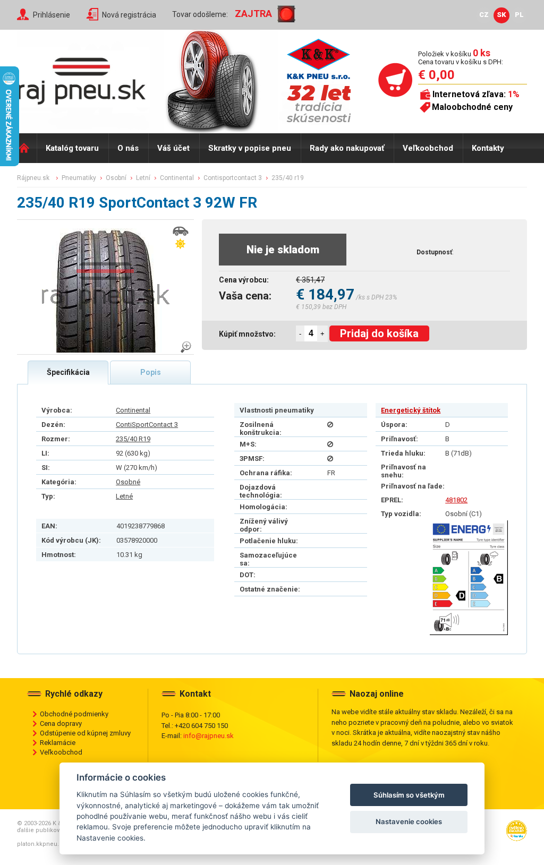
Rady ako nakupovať (347, 148)
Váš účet (173, 148)
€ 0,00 (436, 74)
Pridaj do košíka (379, 333)
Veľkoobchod (428, 148)
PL (519, 15)
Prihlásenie (51, 15)
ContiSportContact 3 (147, 425)
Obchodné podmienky (74, 714)
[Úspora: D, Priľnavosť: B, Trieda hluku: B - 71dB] (469, 577)
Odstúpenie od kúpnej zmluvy (85, 733)
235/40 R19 (133, 439)
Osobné (128, 482)
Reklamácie (57, 743)
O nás (128, 148)
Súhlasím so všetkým (409, 795)
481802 (456, 500)
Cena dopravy (61, 723)
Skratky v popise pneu (249, 148)
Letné (124, 496)
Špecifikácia (68, 372)
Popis (150, 372)
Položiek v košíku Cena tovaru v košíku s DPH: (460, 57)
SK (501, 15)
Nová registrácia (129, 15)
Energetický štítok (410, 410)
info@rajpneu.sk (208, 736)
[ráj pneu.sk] (86, 77)
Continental (133, 410)
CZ (484, 15)
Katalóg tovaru (72, 148)
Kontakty (488, 148)
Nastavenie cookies (409, 821)
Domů (27, 148)
